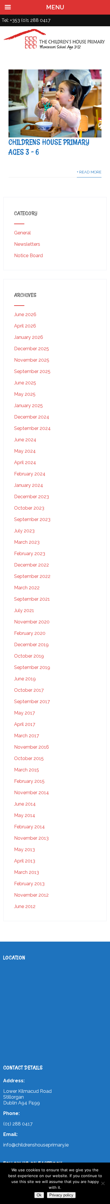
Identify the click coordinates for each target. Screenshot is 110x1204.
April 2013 (24, 861)
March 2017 (26, 735)
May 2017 (24, 713)
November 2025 (31, 360)
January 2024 (28, 485)
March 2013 (26, 872)
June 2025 (25, 383)
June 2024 (25, 439)
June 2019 (25, 679)
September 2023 (32, 519)
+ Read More (89, 172)
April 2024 (25, 462)
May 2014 (24, 815)
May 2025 (24, 394)
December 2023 (31, 496)
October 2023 (29, 508)
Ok (39, 1195)
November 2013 (31, 838)
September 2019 (32, 667)
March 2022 (27, 587)
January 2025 (28, 405)
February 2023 (29, 553)
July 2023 (24, 531)
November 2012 (31, 895)
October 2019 (29, 656)
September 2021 (32, 599)
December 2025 (31, 348)
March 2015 (26, 770)
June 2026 (25, 314)
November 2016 (31, 747)
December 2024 (31, 417)
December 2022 (31, 565)
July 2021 (24, 610)
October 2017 (29, 690)
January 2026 (28, 337)
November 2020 (32, 622)
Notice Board (28, 255)
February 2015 (29, 781)
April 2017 (24, 724)
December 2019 (31, 644)
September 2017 (32, 701)
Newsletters (27, 244)
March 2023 (27, 542)
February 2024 (29, 474)
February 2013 (29, 883)
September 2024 (32, 428)
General (22, 233)
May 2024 (25, 451)
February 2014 (29, 827)
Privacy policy (61, 1195)
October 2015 (29, 758)
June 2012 (24, 906)
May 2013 (24, 849)
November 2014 (31, 792)
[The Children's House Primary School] (55, 49)
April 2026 (25, 326)
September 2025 (32, 371)
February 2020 (29, 633)
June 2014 (25, 804)
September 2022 (32, 576)
